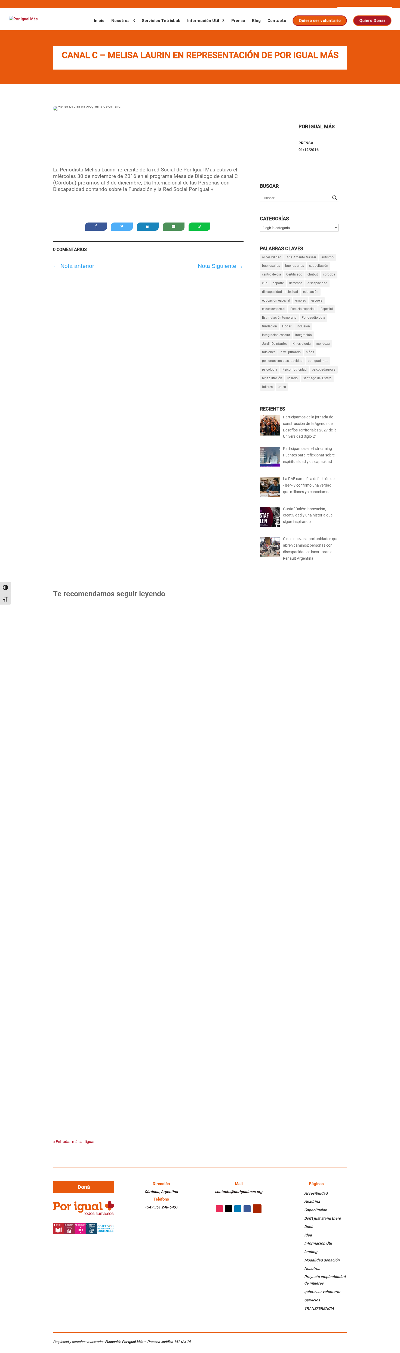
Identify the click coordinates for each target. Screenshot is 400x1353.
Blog (256, 21)
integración (303, 335)
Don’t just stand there (322, 1218)
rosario (292, 378)
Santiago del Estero (317, 378)
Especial (327, 309)
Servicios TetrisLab (161, 21)
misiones (268, 352)
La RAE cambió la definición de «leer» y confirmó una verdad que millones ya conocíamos (174, 622)
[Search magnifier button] (335, 198)
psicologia (269, 369)
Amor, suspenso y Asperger (94, 1097)
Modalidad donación (322, 1260)
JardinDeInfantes (274, 344)
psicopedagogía (324, 369)
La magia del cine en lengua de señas (106, 863)
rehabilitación (272, 378)
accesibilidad (271, 257)
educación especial (276, 300)
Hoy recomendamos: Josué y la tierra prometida (121, 1038)
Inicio (99, 21)
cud (264, 283)
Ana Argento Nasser (301, 257)
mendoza (323, 344)
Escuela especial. (302, 309)
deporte (278, 283)
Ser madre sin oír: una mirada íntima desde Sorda (122, 921)
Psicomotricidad (294, 369)
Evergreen (67, 689)
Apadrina (312, 1201)
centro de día (271, 274)
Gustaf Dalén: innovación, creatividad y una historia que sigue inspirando (155, 681)
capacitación (318, 266)
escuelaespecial (273, 309)
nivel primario (291, 352)
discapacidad (317, 283)
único (282, 387)
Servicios (312, 1300)
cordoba (329, 274)
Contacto (276, 21)
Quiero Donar (372, 20)
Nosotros (120, 21)
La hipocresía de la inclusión (96, 980)
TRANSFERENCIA (319, 1308)
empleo (300, 300)
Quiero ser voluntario (320, 20)
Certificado (294, 274)
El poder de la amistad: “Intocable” (104, 804)
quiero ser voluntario (322, 1291)
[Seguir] (219, 1208)
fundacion (269, 326)
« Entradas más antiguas (74, 1141)
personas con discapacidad (282, 361)
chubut (312, 274)
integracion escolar (276, 335)
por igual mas (318, 361)
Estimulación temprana (279, 318)
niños (310, 352)
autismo (327, 257)
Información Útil (203, 21)
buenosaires (271, 266)
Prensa (238, 21)
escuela (316, 300)
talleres (267, 387)
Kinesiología (302, 344)
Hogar (286, 326)
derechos (295, 283)
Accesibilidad (316, 1193)
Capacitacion (315, 1210)
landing (310, 1251)
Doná (84, 1187)
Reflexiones (96, 630)
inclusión (303, 326)
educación (310, 292)
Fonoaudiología (313, 318)
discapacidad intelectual (280, 292)
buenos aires (294, 266)
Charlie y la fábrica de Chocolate (102, 746)
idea (308, 1235)
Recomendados (72, 630)
